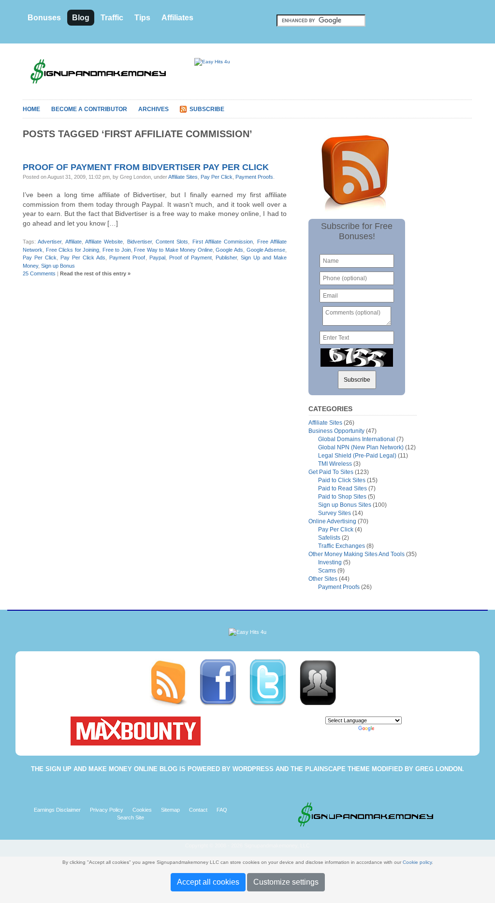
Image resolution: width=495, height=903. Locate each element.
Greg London (438, 769)
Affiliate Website (104, 241)
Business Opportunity (336, 431)
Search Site (130, 817)
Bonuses (44, 18)
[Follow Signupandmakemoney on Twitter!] (273, 682)
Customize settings (286, 882)
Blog (80, 18)
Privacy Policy (106, 810)
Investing (330, 562)
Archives (153, 109)
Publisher (226, 257)
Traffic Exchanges (341, 546)
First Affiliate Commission (222, 241)
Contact (198, 810)
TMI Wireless (335, 463)
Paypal (157, 257)
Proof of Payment (190, 257)
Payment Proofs (254, 177)
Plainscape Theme (337, 769)
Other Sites (322, 578)
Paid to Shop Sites (342, 496)
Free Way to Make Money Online (173, 250)
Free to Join (116, 250)
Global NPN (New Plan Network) (361, 447)
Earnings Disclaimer (57, 810)
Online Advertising (332, 521)
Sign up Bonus (58, 266)
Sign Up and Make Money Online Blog (111, 769)
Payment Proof (127, 257)
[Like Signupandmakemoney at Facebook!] (223, 682)
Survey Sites (334, 513)
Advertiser (49, 241)
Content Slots (172, 241)
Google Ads (229, 250)
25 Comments (39, 273)
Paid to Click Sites (341, 480)
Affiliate (73, 241)
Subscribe (206, 109)
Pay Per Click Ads (82, 257)
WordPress (253, 769)
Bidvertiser (139, 241)
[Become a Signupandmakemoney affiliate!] (322, 682)
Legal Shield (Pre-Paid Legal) (357, 455)
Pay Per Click (217, 177)
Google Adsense (266, 250)
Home (31, 109)
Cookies (142, 810)
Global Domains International (356, 439)
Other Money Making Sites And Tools (356, 554)
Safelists (329, 537)
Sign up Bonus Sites (344, 505)
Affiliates (177, 18)
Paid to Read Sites (342, 488)
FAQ (222, 810)
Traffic (112, 18)
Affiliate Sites (183, 177)
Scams (327, 570)
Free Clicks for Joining (73, 250)
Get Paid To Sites (330, 472)
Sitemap (170, 810)
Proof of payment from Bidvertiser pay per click (146, 167)
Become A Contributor (89, 109)
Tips (142, 18)
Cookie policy (417, 862)
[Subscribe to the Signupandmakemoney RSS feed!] (174, 682)
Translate (387, 728)
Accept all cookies (208, 882)
